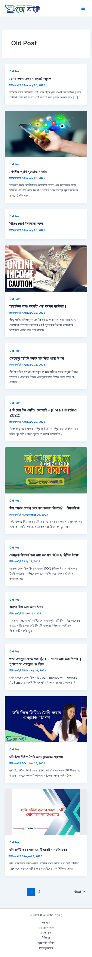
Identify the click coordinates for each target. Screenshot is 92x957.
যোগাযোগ (46, 933)
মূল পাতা (46, 922)
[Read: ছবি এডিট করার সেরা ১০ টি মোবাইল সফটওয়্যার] (46, 812)
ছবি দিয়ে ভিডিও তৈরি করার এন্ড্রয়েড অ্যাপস (36, 756)
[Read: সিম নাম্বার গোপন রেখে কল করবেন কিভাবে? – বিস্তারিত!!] (46, 470)
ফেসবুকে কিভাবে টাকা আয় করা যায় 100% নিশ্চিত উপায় (44, 555)
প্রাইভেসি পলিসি (46, 943)
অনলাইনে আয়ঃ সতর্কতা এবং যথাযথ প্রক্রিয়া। (38, 306)
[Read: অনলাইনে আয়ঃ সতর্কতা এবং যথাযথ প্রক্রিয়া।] (46, 268)
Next (79, 892)
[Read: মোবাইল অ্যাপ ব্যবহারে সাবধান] (46, 134)
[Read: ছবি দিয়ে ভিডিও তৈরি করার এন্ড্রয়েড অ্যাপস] (46, 719)
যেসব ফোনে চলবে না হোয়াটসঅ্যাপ (30, 78)
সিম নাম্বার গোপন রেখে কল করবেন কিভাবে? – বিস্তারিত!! (44, 508)
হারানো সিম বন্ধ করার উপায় (26, 606)
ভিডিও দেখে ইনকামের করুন (26, 223)
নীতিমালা (46, 938)
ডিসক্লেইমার (46, 948)
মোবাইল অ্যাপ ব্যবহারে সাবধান (28, 171)
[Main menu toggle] (83, 8)
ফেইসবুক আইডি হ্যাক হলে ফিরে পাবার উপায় (36, 358)
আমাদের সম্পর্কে (46, 928)
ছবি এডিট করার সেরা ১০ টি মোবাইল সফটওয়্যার (38, 849)
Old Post (15, 71)
